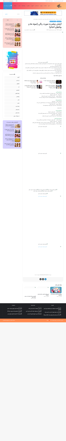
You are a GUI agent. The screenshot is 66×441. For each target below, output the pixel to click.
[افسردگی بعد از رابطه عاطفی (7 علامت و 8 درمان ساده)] (17, 30)
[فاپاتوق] (59, 5)
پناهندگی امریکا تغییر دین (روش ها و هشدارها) (56, 295)
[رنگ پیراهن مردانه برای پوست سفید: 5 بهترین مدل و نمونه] (59, 82)
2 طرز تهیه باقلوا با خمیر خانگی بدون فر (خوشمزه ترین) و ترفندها (9, 39)
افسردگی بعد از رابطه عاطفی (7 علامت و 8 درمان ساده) (9, 29)
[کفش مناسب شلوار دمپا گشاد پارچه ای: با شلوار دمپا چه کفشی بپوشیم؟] (39, 87)
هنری (49, 5)
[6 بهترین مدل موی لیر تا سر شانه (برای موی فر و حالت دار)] (17, 44)
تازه (17, 20)
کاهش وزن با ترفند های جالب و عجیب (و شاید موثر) (30, 297)
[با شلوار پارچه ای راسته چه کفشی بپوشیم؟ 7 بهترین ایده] (59, 87)
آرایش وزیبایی (51, 19)
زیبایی (41, 5)
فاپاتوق (48, 320)
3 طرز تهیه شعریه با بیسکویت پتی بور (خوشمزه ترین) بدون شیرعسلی (9, 25)
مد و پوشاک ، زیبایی (56, 19)
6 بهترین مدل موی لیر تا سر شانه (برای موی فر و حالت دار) (9, 43)
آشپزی (32, 5)
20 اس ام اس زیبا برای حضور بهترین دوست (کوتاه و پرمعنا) (9, 34)
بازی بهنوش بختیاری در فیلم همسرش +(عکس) (43, 295)
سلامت (45, 5)
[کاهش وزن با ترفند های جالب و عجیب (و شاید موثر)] (30, 291)
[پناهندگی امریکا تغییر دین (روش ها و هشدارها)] (56, 290)
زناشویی (28, 5)
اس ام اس (37, 5)
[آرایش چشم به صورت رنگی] (43, 219)
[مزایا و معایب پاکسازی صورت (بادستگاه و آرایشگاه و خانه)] (39, 82)
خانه (60, 19)
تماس (19, 5)
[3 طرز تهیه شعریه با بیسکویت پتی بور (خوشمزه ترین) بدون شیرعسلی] (17, 25)
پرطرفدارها (23, 5)
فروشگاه (15, 5)
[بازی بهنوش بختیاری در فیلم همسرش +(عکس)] (43, 290)
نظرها (8, 20)
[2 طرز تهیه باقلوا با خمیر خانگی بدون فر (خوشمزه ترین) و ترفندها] (17, 39)
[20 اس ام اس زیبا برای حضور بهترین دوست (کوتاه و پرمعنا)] (17, 35)
